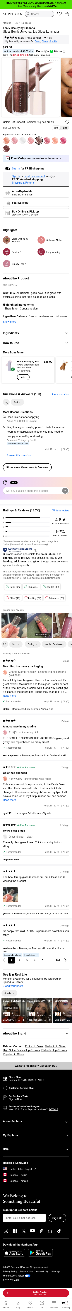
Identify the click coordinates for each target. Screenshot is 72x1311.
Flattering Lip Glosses (54, 1050)
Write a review (60, 510)
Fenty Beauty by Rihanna (19, 28)
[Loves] (59, 14)
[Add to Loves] (67, 122)
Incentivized (41, 634)
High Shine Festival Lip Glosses (21, 1050)
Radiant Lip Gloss (55, 1046)
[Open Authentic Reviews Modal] (35, 550)
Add (23, 377)
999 (58, 960)
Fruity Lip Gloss (34, 1046)
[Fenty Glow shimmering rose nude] (6, 140)
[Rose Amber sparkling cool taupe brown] (6, 149)
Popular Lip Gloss (13, 1054)
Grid (56, 127)
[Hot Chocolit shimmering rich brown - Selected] (39, 140)
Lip (16, 22)
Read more (9, 695)
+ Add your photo (13, 986)
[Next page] (65, 960)
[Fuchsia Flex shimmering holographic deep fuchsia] (63, 140)
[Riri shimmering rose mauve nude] (47, 140)
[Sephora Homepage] (12, 14)
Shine (45, 41)
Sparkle (53, 41)
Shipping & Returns (23, 182)
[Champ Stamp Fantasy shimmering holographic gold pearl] (55, 140)
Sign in (16, 176)
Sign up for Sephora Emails (20, 1210)
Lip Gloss (26, 22)
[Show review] (14, 625)
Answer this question (19, 455)
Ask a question (34, 37)
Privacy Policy (10, 1271)
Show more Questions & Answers (27, 467)
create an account (34, 176)
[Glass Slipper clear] (22, 140)
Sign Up (57, 1218)
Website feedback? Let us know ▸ (36, 1066)
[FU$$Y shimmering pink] (14, 140)
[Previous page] (4, 960)
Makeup (7, 22)
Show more (9, 321)
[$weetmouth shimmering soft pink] (31, 140)
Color (37, 41)
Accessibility (42, 1271)
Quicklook (9, 370)
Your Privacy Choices (13, 1275)
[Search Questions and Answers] (6, 402)
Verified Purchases (54, 644)
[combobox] (39, 14)
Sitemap (55, 1271)
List (65, 127)
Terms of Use (26, 1271)
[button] (45, 51)
